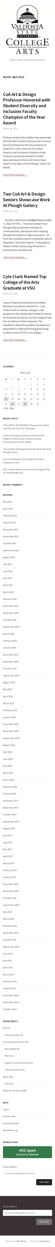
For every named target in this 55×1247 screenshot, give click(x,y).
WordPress (22, 1241)
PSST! (8, 1055)
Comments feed (11, 1123)
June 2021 (8, 571)
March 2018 (8, 779)
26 (12, 403)
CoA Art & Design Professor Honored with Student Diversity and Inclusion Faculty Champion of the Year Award (26, 108)
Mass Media (10, 1048)
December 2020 (10, 605)
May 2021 (7, 578)
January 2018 (9, 793)
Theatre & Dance (13, 1069)
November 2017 (11, 807)
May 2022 (7, 501)
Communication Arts (13, 1041)
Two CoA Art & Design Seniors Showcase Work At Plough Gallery (26, 199)
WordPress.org (10, 1130)
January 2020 (9, 647)
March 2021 (8, 592)
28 (25, 403)
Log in (6, 1109)
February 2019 (10, 710)
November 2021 (11, 536)
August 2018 (9, 745)
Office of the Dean (12, 1090)
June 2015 (8, 953)
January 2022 (9, 522)
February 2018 (10, 786)
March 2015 (8, 974)
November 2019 (11, 661)
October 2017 (9, 814)
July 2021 (7, 564)
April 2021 (8, 585)
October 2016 (9, 897)
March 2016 (8, 918)
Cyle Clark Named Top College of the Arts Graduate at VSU (24, 282)
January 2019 (9, 717)
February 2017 (10, 870)
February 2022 (10, 515)
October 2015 (9, 939)
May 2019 (7, 689)
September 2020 (11, 626)
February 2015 (10, 981)
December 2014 (10, 995)
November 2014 (11, 1002)
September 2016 (11, 905)
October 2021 (9, 543)
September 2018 (11, 738)
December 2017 (10, 800)
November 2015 (11, 932)
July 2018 (7, 751)
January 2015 (9, 988)
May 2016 (7, 911)
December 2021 (10, 529)
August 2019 (9, 682)
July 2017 (7, 835)
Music (6, 1076)
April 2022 (8, 508)
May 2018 (7, 765)
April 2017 (8, 856)
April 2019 (8, 696)
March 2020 (8, 633)
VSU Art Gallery (12, 1035)
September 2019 (11, 675)
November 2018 (11, 731)
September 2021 (11, 550)
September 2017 (11, 821)
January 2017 (9, 877)
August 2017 (9, 828)
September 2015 (11, 946)
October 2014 (9, 1009)
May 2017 (7, 849)
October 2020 (9, 619)
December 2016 (10, 884)
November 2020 (11, 612)
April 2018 (8, 772)
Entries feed (9, 1116)
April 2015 (8, 967)
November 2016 (11, 891)
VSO (7, 1083)
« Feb (5, 408)
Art (4, 1027)
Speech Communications (17, 1062)
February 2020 (10, 640)
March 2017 (8, 863)
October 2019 (9, 668)
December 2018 (10, 724)
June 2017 (8, 842)
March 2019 (8, 703)
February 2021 (10, 598)
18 (6, 399)
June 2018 (8, 758)
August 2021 (9, 557)
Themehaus (44, 1241)
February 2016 (10, 925)
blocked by (27, 1152)
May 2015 (7, 960)
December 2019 (10, 654)
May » (12, 408)
